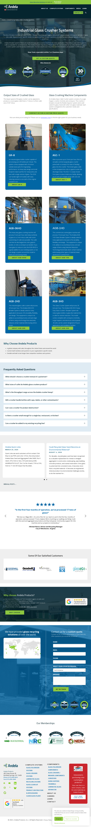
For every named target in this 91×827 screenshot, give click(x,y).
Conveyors (52, 778)
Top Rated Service (80, 602)
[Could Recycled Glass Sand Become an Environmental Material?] (67, 460)
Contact (51, 802)
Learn (50, 799)
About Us (51, 793)
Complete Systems (33, 765)
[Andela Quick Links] (24, 460)
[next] (85, 516)
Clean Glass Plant (33, 796)
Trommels (52, 784)
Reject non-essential (71, 819)
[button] (85, 13)
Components (53, 764)
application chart (46, 117)
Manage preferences (59, 823)
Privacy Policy (48, 820)
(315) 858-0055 (13, 777)
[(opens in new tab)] (78, 768)
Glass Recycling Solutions (37, 2)
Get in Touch (61, 689)
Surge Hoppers (53, 781)
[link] (78, 784)
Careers (50, 796)
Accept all (58, 819)
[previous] (5, 516)
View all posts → (10, 484)
